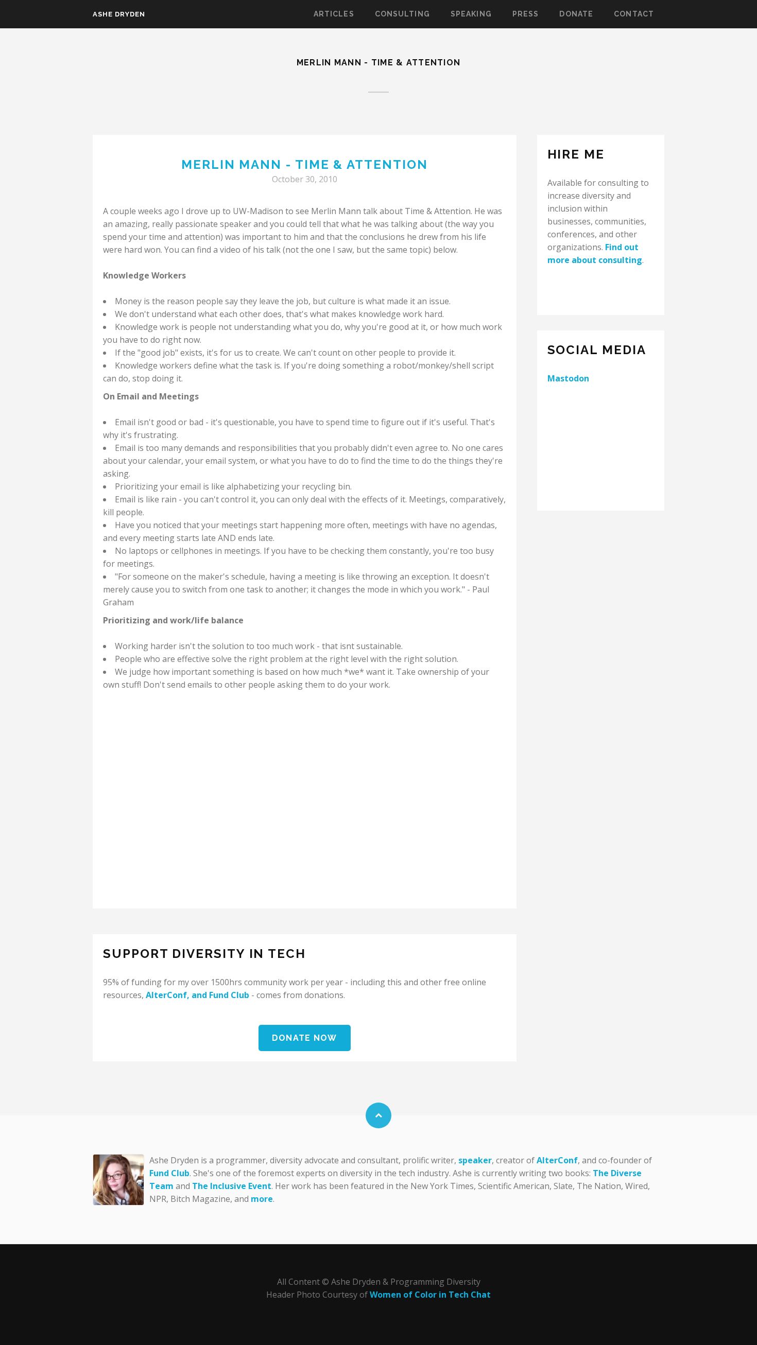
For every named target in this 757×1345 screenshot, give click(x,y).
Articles (334, 14)
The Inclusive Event (231, 1186)
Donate (576, 14)
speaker (475, 1160)
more (262, 1198)
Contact (634, 14)
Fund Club (229, 995)
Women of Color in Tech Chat (430, 1294)
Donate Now (304, 1038)
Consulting (402, 14)
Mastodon (568, 378)
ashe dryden (119, 14)
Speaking (471, 14)
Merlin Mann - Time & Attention (304, 164)
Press (525, 14)
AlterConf (166, 995)
